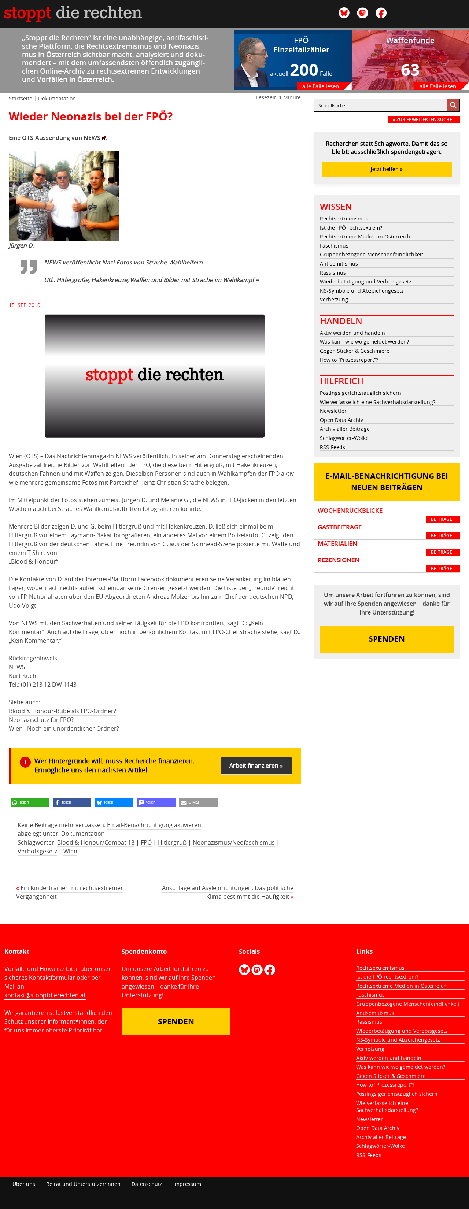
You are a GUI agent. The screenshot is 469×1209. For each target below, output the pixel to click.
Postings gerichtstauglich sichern (360, 392)
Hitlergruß (172, 842)
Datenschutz (147, 1183)
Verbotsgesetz (37, 851)
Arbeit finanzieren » (256, 765)
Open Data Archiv (341, 419)
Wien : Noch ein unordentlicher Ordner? (64, 728)
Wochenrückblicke (385, 514)
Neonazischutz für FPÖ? (41, 720)
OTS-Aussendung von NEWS (61, 138)
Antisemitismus (339, 263)
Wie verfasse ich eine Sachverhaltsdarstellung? (377, 401)
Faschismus (334, 245)
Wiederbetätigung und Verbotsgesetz (365, 281)
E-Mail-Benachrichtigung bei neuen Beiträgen (386, 482)
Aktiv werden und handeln (352, 332)
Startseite (20, 98)
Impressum (187, 1183)
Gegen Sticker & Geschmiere (354, 350)
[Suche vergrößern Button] (453, 105)
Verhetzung (334, 299)
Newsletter (333, 410)
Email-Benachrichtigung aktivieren (154, 825)
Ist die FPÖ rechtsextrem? (351, 227)
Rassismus (333, 272)
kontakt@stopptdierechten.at (45, 995)
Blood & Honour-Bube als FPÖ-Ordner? (62, 711)
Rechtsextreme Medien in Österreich (365, 236)
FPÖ (146, 842)
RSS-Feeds (332, 447)
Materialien (385, 547)
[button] (30, 802)
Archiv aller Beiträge (345, 428)
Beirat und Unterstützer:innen (83, 1183)
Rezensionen (385, 564)
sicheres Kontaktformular (39, 977)
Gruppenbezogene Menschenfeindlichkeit (371, 254)
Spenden (387, 639)
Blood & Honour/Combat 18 (95, 842)
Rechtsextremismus (344, 218)
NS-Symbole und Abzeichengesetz (362, 290)
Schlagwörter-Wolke (344, 437)
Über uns (23, 1183)
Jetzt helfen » (387, 169)
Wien (70, 851)
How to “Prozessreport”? (349, 359)
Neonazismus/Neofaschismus (234, 842)
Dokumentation (57, 98)
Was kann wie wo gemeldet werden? (364, 341)
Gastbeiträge (385, 531)
